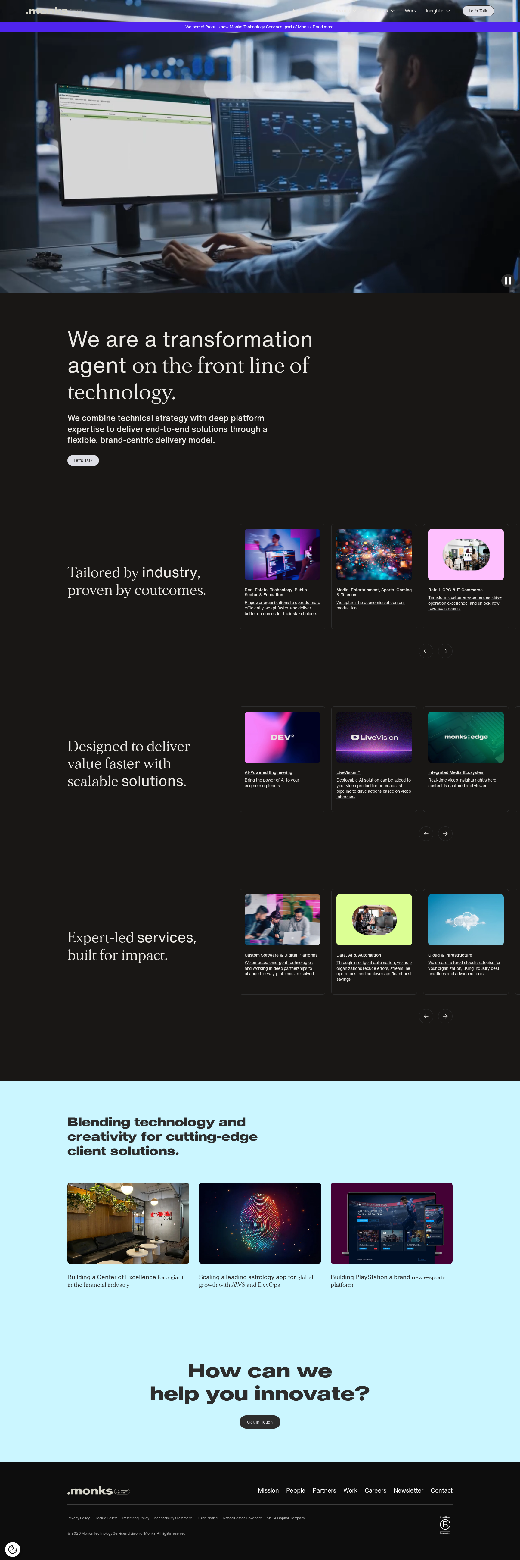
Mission (268, 1490)
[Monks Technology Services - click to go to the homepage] (55, 10)
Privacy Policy (78, 1518)
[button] (307, 11)
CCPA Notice (207, 1518)
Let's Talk (478, 11)
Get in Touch (260, 1422)
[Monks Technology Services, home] (98, 1490)
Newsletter (408, 1490)
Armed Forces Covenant (242, 1518)
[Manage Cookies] (12, 1549)
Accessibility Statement (173, 1518)
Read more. (323, 27)
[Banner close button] (512, 26)
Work (350, 1490)
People (295, 1490)
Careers (375, 1490)
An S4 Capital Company (285, 1518)
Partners (324, 1490)
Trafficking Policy (135, 1518)
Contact (442, 1490)
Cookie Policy (105, 1518)
